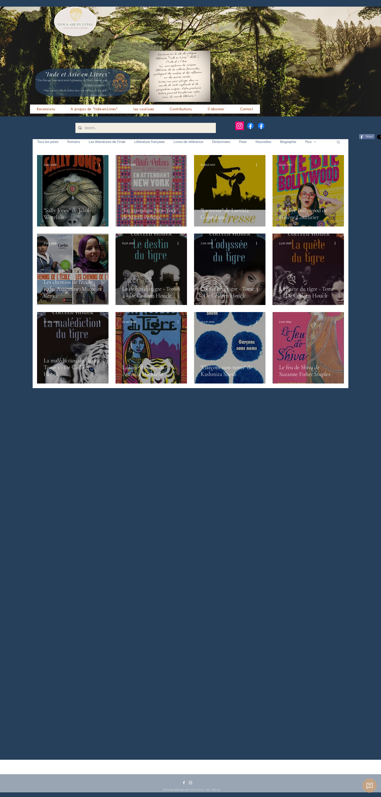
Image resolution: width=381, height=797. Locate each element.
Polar (243, 142)
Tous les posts (47, 142)
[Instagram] (239, 126)
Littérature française (149, 142)
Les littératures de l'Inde (107, 142)
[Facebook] (250, 126)
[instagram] (190, 782)
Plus (308, 142)
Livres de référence (188, 142)
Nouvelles (263, 142)
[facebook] (184, 782)
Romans (73, 142)
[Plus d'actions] (101, 164)
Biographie (288, 142)
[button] (338, 142)
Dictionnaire (221, 142)
